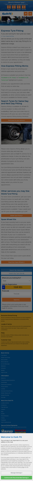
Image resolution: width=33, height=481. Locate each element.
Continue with (16, 477)
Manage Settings (16, 473)
